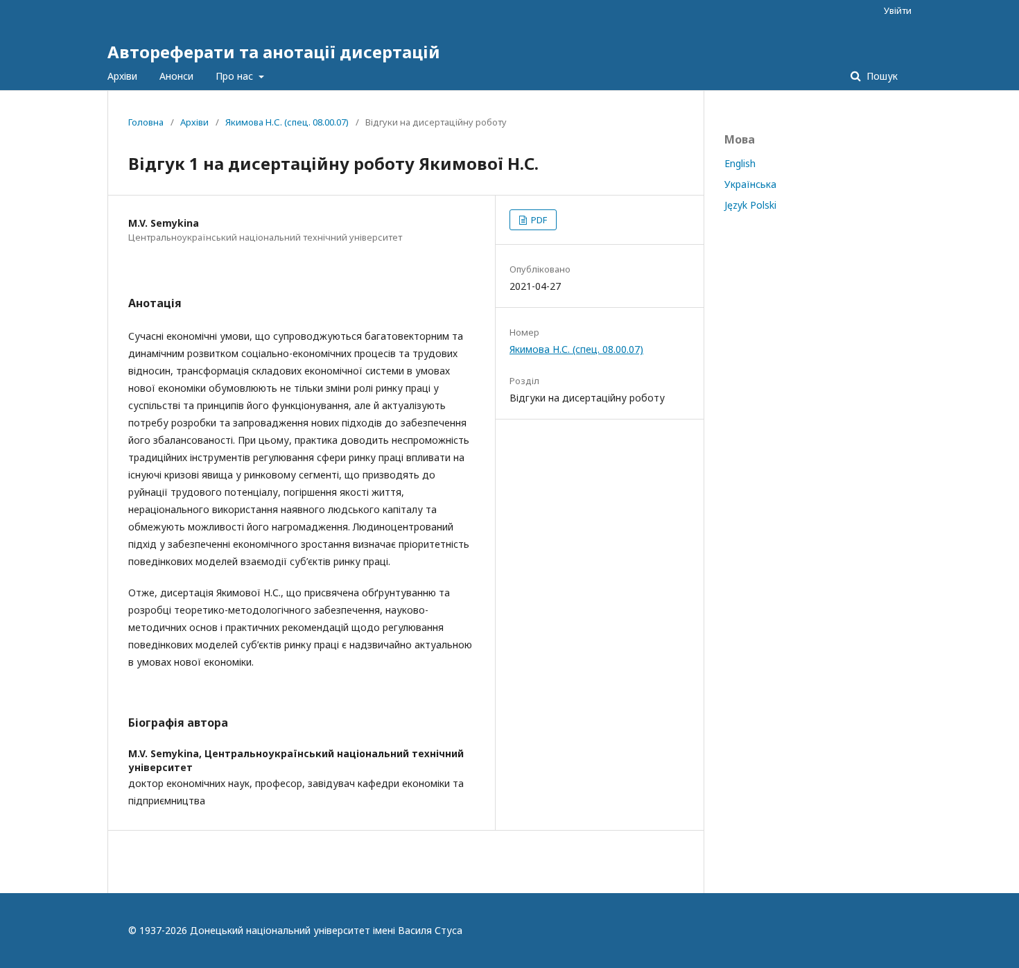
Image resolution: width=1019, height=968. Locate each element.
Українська (750, 184)
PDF (538, 220)
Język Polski (750, 204)
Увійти (898, 10)
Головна (146, 122)
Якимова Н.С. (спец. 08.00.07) (287, 122)
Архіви (122, 76)
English (740, 163)
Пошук (881, 76)
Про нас (236, 76)
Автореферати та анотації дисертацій (273, 51)
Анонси (176, 76)
